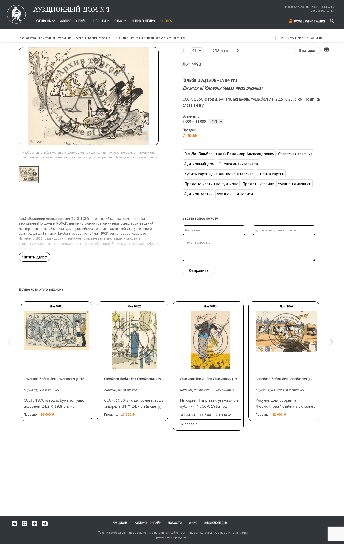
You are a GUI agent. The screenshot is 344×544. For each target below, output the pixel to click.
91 (195, 50)
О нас (119, 21)
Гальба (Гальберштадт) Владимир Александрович (229, 153)
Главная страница (30, 38)
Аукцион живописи (294, 183)
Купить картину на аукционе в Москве (218, 174)
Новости (99, 21)
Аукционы (44, 21)
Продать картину (258, 183)
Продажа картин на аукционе (211, 183)
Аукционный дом (199, 163)
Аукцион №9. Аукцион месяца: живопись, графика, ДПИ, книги (85, 38)
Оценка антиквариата (238, 163)
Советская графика (295, 153)
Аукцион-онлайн (73, 21)
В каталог (307, 50)
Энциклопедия (143, 21)
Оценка (166, 21)
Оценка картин (270, 174)
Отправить (199, 270)
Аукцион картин (198, 193)
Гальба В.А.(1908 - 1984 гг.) (210, 80)
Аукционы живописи (235, 193)
